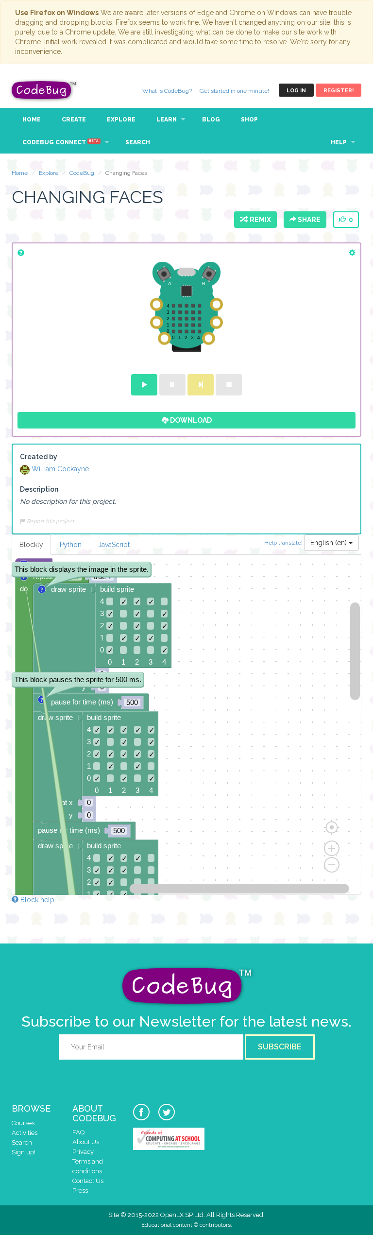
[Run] (144, 384)
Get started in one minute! (234, 90)
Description (39, 489)
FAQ (78, 1132)
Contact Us (87, 1180)
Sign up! (23, 1152)
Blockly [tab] (31, 545)
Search (137, 142)
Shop (249, 119)
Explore (121, 119)
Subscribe (280, 1046)
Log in (296, 90)
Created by (38, 457)
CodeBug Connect (60, 142)
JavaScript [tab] (114, 545)
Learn (166, 119)
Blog (211, 119)
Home (31, 119)
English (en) (329, 543)
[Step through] (200, 384)
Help (339, 142)
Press (80, 1190)
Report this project (49, 521)
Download (190, 420)
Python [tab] (71, 545)
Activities (24, 1132)
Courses (23, 1123)
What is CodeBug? (167, 90)
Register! (338, 90)
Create (74, 119)
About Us (85, 1142)
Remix (259, 219)
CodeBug (44, 90)
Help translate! (284, 542)
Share (308, 219)
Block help (36, 900)
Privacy (83, 1151)
